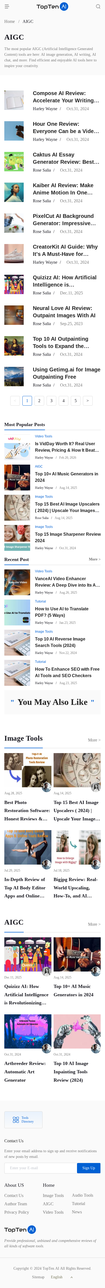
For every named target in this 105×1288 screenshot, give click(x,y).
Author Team (15, 1204)
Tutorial (40, 601)
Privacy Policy (16, 1212)
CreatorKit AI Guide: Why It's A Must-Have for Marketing (65, 254)
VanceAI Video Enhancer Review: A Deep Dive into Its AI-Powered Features (66, 585)
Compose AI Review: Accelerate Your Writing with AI (63, 100)
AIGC (39, 466)
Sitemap (38, 1277)
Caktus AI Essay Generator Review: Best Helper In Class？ (63, 162)
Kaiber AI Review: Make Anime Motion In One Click (63, 192)
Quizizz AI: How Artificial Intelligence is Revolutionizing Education (66, 284)
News (77, 1212)
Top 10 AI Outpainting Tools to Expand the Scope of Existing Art (60, 346)
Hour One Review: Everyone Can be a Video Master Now (65, 131)
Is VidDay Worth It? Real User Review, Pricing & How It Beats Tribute (66, 450)
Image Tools (44, 497)
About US (14, 1185)
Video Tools (43, 436)
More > (94, 740)
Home (9, 21)
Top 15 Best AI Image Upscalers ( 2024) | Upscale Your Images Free (67, 510)
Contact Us (13, 1195)
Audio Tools (82, 1195)
